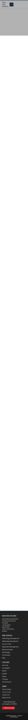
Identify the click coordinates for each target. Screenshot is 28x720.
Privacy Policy (6, 689)
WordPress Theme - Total (13, 715)
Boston (4, 671)
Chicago (5, 679)
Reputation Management (10, 647)
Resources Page (7, 649)
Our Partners (6, 655)
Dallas (4, 676)
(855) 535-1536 (9, 708)
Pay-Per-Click (6, 644)
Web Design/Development (10, 638)
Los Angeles (6, 668)
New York (5, 665)
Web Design (6, 652)
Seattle (4, 674)
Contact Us (5, 695)
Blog (3, 658)
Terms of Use (6, 692)
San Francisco (6, 682)
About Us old (6, 698)
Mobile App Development (10, 641)
